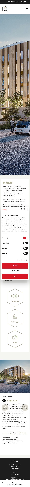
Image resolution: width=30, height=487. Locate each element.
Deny (15, 276)
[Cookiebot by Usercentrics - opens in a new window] (21, 209)
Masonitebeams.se (12, 2)
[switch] (25, 243)
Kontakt (23, 2)
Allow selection (15, 270)
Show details (21, 260)
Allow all (15, 265)
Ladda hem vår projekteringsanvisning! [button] (15, 483)
